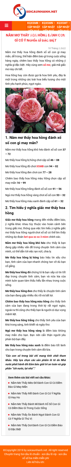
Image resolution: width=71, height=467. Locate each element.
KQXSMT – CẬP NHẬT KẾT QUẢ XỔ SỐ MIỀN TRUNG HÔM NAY (63, 34)
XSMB (40, 166)
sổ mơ (46, 64)
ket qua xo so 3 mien (36, 236)
